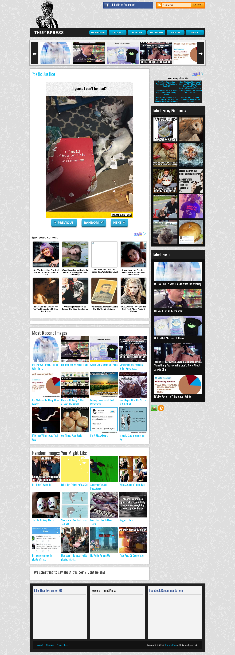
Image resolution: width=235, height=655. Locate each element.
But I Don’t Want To (41, 485)
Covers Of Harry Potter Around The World (72, 402)
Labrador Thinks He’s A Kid (74, 485)
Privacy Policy (63, 645)
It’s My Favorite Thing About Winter (173, 396)
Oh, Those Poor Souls (71, 436)
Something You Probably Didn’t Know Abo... (131, 366)
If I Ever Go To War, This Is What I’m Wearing (177, 284)
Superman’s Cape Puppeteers (98, 486)
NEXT (117, 222)
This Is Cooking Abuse (43, 520)
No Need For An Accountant (74, 365)
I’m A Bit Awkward (99, 436)
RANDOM (92, 222)
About (40, 645)
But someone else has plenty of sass (43, 557)
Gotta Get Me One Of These (104, 365)
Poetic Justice (43, 73)
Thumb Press (171, 645)
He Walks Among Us (100, 555)
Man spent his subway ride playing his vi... (74, 557)
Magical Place (126, 520)
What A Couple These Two (132, 485)
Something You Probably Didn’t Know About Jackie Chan (177, 367)
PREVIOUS (66, 222)
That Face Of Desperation (132, 555)
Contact (50, 645)
